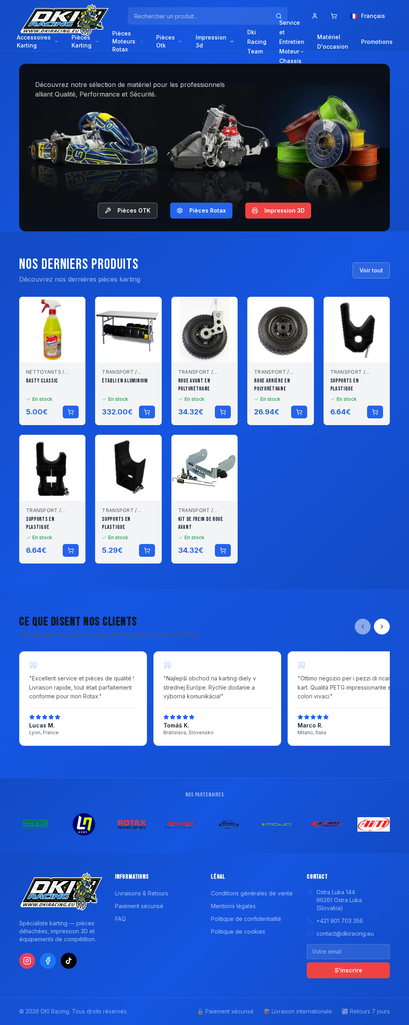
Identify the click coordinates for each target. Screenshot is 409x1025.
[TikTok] (69, 961)
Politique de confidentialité (246, 918)
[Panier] (334, 16)
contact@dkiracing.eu (345, 933)
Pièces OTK (134, 210)
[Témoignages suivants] (382, 627)
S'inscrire (348, 970)
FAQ (120, 918)
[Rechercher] (279, 16)
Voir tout (371, 270)
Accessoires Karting (34, 41)
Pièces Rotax (207, 210)
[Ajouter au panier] (71, 412)
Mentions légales (233, 906)
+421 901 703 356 (339, 920)
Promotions (377, 41)
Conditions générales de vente (252, 893)
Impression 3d (211, 41)
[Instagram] (27, 961)
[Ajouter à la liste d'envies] (74, 308)
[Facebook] (48, 961)
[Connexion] (315, 16)
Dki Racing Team (256, 42)
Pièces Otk (165, 41)
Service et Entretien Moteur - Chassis (291, 41)
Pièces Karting (81, 41)
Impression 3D (284, 210)
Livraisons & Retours (141, 893)
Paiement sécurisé (139, 906)
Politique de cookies (238, 931)
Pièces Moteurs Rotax (123, 41)
